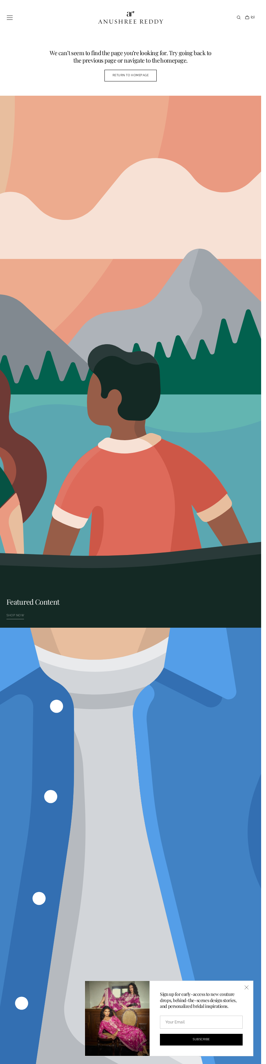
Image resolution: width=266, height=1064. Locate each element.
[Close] (246, 987)
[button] (10, 17)
